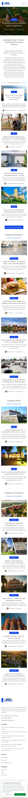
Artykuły (4, 724)
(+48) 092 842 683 (7, 718)
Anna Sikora (4, 760)
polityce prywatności (6, 791)
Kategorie (4, 767)
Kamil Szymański (5, 757)
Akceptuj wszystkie (20, 794)
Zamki (14, 19)
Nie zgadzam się (8, 794)
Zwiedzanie (14, 258)
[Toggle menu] (25, 3)
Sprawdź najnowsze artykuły (14, 227)
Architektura (14, 520)
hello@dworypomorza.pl (9, 720)
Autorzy (3, 754)
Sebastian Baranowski (6, 762)
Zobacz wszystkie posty (14, 238)
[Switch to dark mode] (22, 3)
